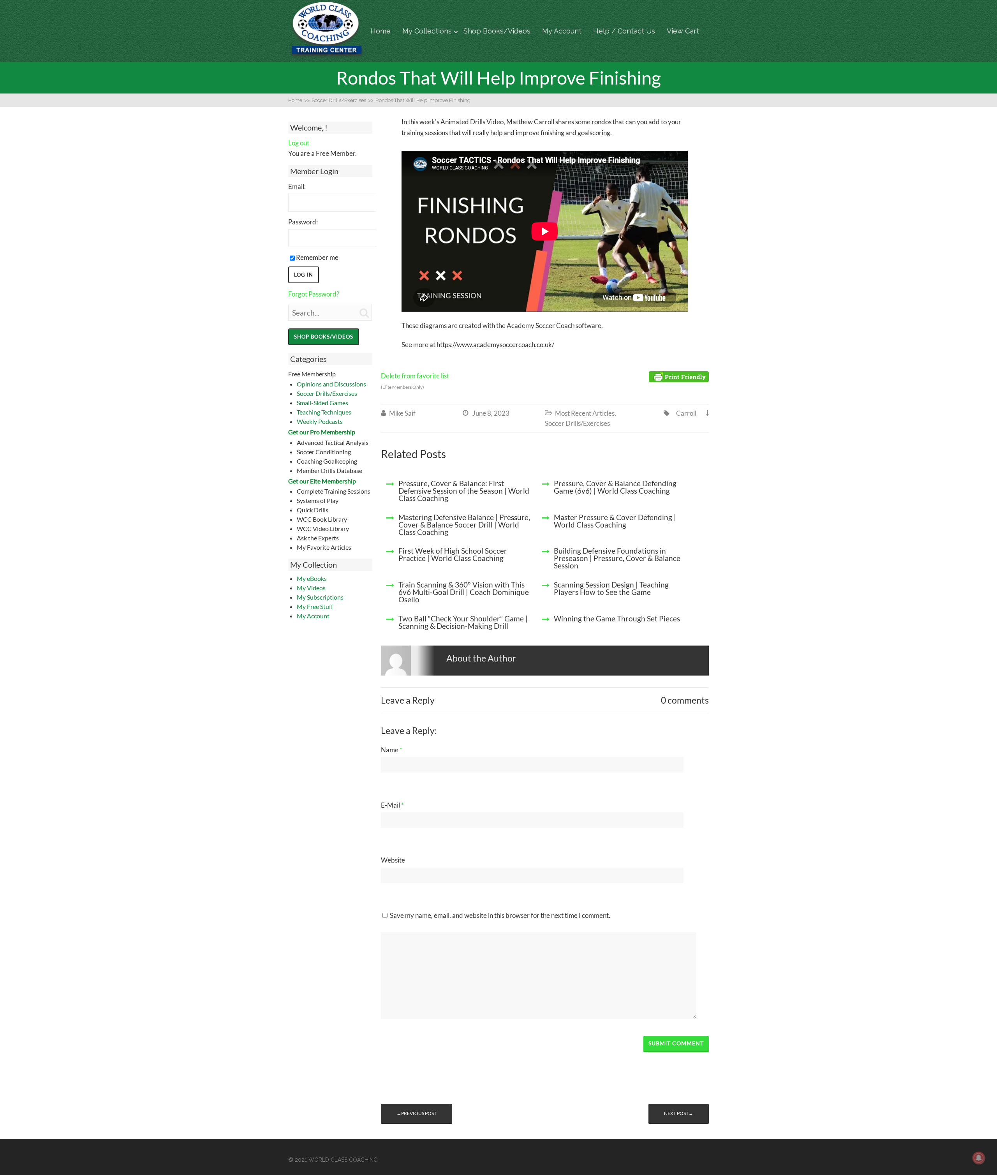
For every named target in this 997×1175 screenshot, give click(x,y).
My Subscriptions (320, 597)
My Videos (311, 587)
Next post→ (678, 1113)
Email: (297, 186)
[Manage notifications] (978, 1158)
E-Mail (392, 805)
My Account (561, 31)
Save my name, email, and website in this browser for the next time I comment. (500, 915)
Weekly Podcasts (320, 421)
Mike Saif (402, 413)
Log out (298, 143)
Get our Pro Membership (321, 432)
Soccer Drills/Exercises (327, 393)
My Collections (427, 31)
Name (391, 750)
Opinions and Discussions (331, 384)
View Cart (683, 31)
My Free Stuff (315, 606)
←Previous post (416, 1113)
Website (393, 860)
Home (380, 31)
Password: (303, 222)
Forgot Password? (313, 294)
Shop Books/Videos (496, 31)
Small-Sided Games (322, 402)
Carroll (686, 413)
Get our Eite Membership (322, 481)
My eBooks (312, 578)
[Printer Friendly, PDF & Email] (679, 376)
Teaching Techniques (324, 412)
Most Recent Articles (585, 413)
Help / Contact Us (624, 31)
